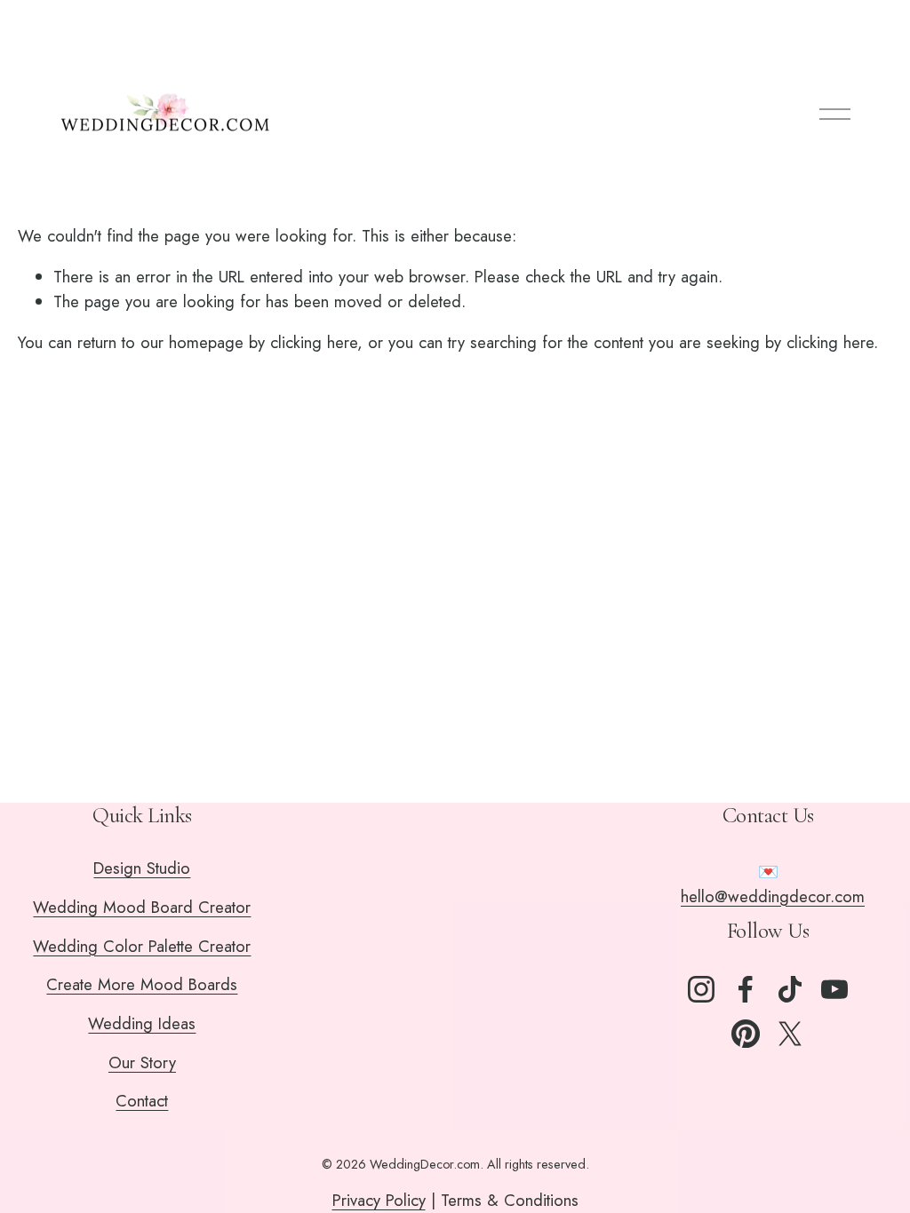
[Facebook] (745, 989)
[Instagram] (701, 989)
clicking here (313, 342)
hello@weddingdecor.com (773, 896)
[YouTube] (834, 989)
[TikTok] (790, 989)
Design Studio (141, 868)
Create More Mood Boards (141, 984)
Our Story (142, 1062)
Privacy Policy (379, 1200)
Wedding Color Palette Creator (142, 946)
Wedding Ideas (142, 1023)
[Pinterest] (745, 1033)
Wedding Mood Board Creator (142, 907)
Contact (142, 1101)
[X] (790, 1033)
